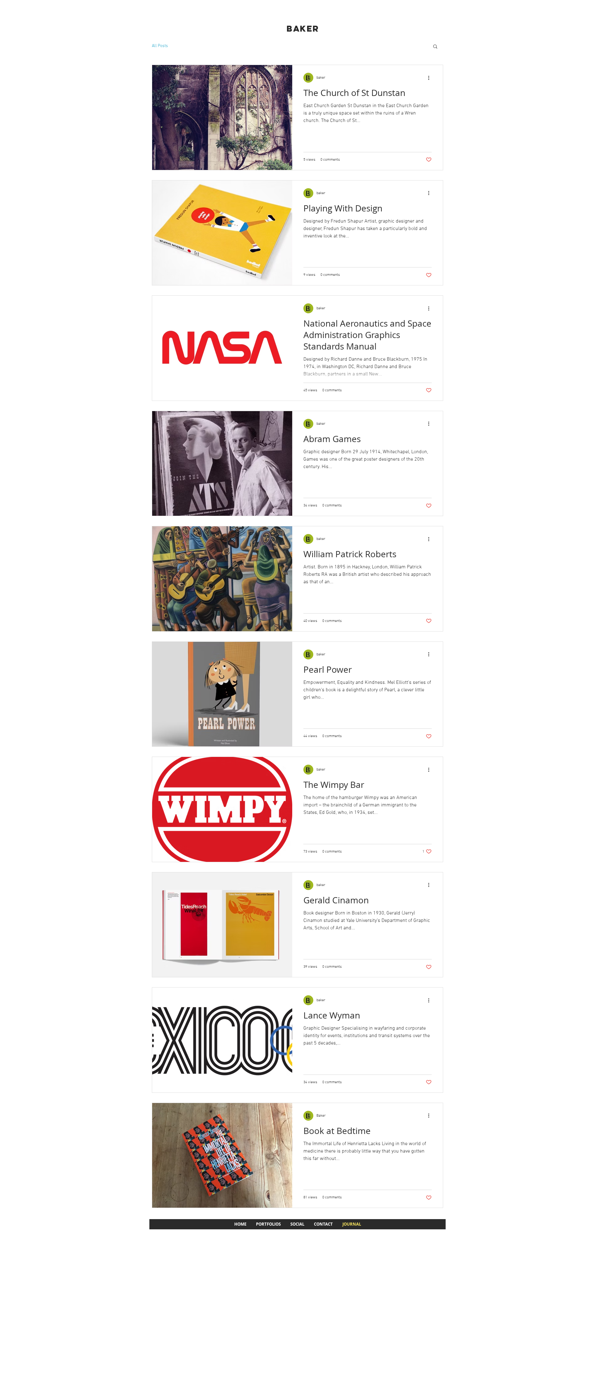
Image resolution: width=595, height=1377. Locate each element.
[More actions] (430, 77)
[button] (435, 47)
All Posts (160, 46)
